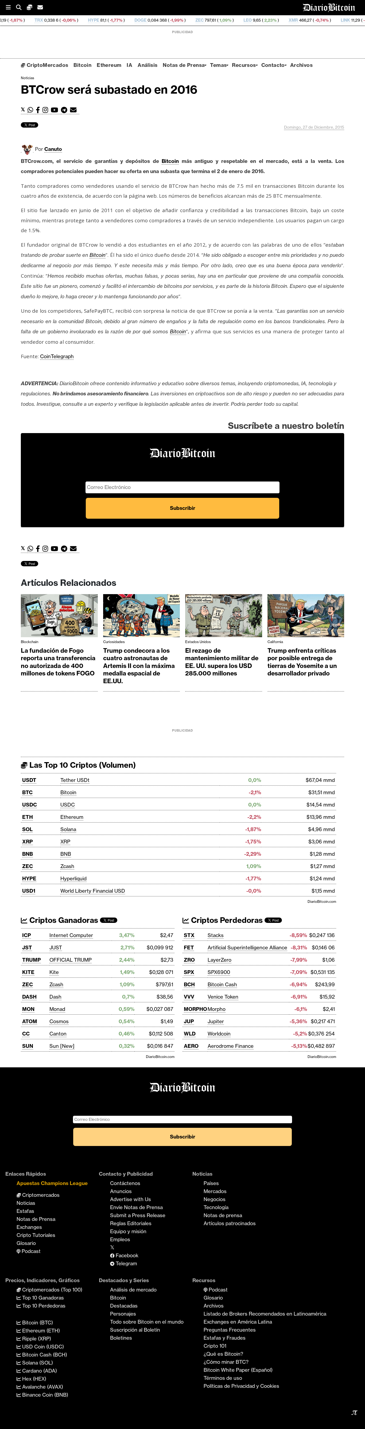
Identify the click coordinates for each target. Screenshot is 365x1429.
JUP (189, 1021)
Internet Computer (71, 935)
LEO (209, 20)
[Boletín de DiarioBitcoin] (74, 110)
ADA (354, 20)
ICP (26, 935)
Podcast (30, 1251)
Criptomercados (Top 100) (51, 1289)
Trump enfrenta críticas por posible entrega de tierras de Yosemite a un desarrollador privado (302, 662)
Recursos (244, 65)
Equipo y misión (128, 1231)
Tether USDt (75, 780)
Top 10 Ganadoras (42, 1297)
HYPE (55, 20)
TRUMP (31, 960)
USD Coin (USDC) (42, 1346)
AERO (191, 1046)
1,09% (187, 20)
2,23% (231, 20)
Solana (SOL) (37, 1362)
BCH (189, 984)
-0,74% (283, 20)
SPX (189, 972)
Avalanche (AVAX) (42, 1387)
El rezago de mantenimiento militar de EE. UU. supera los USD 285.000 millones (221, 662)
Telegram (125, 1263)
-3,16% (331, 20)
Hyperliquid (73, 878)
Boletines (121, 1338)
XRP (27, 841)
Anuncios (121, 1191)
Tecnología (216, 1207)
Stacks (216, 935)
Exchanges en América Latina (238, 1322)
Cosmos (59, 1021)
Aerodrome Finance (231, 1046)
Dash (55, 997)
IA (129, 65)
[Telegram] (65, 110)
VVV (189, 997)
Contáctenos (125, 1183)
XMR (255, 20)
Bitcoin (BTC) (37, 1322)
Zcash (67, 866)
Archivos (301, 65)
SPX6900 (219, 972)
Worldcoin (219, 1033)
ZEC (161, 20)
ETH (27, 817)
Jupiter (216, 1021)
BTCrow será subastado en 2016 (109, 89)
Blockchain (29, 642)
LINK (307, 20)
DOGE (102, 20)
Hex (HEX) (33, 1378)
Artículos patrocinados (230, 1223)
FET (189, 947)
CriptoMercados (46, 65)
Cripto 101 (215, 1346)
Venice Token (223, 997)
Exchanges (29, 1227)
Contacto (273, 65)
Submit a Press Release (137, 1215)
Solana (68, 829)
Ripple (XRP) (36, 1338)
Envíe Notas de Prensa (136, 1207)
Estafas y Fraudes (225, 1338)
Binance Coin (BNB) (44, 1395)
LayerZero (219, 960)
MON (28, 1009)
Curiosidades (114, 642)
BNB (27, 854)
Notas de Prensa (184, 65)
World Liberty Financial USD (92, 891)
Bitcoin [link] (170, 161)
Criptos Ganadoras (63, 920)
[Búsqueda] (21, 7)
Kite (54, 972)
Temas (218, 65)
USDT (29, 780)
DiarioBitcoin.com (322, 901)
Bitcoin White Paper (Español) (238, 1370)
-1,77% (77, 20)
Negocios (215, 1199)
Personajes (123, 1313)
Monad (57, 1009)
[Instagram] (46, 110)
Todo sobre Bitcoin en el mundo (147, 1322)
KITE (28, 972)
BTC (27, 792)
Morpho (217, 1009)
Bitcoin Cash (222, 984)
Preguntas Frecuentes (230, 1330)
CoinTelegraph (57, 356)
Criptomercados (40, 1195)
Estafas (25, 1211)
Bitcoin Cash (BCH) (44, 1354)
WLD (190, 1033)
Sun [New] (62, 1046)
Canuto (53, 149)
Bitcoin (82, 65)
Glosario (26, 1243)
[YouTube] (56, 110)
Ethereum (109, 65)
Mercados (215, 1191)
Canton (58, 1033)
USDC (29, 804)
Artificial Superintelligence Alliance (247, 947)
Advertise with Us (130, 1199)
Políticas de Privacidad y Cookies (241, 1386)
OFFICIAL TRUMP (70, 960)
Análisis (147, 65)
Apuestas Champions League (52, 1183)
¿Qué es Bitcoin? (223, 1354)
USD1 (28, 891)
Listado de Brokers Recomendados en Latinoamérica (265, 1313)
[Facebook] (39, 110)
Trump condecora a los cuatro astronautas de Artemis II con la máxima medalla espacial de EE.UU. (139, 666)
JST (27, 947)
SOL (27, 829)
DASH (29, 997)
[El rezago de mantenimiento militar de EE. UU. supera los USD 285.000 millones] (223, 617)
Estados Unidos (198, 642)
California (275, 642)
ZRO (189, 960)
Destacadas (124, 1305)
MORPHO (195, 1009)
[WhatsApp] (32, 110)
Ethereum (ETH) (40, 1330)
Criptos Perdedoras (226, 920)
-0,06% (30, 20)
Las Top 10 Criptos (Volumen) (82, 765)
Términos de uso (223, 1378)
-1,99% (138, 20)
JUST (55, 947)
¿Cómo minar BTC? (226, 1362)
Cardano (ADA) (39, 1370)
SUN (27, 1046)
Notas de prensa (223, 1215)
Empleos (120, 1239)
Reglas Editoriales (131, 1223)
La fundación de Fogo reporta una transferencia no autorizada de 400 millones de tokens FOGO (58, 662)
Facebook (126, 1255)
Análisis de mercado (133, 1289)
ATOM (29, 1021)
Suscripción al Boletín (135, 1330)
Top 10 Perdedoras (43, 1305)
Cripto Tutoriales (36, 1235)
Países (211, 1183)
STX (189, 935)
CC (26, 1033)
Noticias (27, 78)
